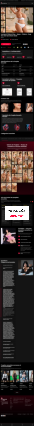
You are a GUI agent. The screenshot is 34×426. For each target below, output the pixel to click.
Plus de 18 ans (13, 216)
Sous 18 (21, 216)
